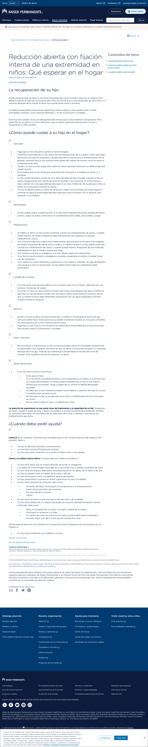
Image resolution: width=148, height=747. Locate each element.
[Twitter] (4, 705)
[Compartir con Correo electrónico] (11, 590)
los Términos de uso (28, 566)
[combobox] (120, 20)
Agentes (99, 3)
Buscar (141, 20)
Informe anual (44, 652)
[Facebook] (10, 705)
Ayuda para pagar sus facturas (134, 3)
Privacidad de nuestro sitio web (50, 686)
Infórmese (6, 20)
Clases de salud (8, 632)
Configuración (106, 738)
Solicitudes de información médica (89, 642)
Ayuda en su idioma (9, 694)
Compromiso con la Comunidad (52, 642)
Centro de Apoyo (82, 632)
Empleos (42, 658)
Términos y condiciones (84, 686)
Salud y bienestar (59, 20)
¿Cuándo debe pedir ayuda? (121, 72)
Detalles (130, 728)
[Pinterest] (23, 705)
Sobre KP (43, 621)
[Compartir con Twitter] (23, 590)
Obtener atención (79, 20)
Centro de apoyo (29, 3)
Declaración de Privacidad (69, 745)
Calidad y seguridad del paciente (53, 626)
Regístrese (116, 11)
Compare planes (22, 20)
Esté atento (13, 27)
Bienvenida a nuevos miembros (88, 621)
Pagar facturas (96, 20)
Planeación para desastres (121, 686)
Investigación (44, 637)
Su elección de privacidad (48, 694)
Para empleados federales (122, 626)
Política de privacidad (46, 566)
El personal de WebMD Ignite (23, 542)
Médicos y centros (40, 20)
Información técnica (118, 690)
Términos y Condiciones (51, 745)
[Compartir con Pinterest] (29, 590)
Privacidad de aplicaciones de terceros (89, 694)
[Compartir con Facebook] (17, 590)
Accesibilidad (7, 686)
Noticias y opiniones (47, 632)
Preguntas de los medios (49, 663)
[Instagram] (29, 705)
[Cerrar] (144, 737)
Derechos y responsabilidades (86, 690)
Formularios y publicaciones (87, 626)
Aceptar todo (121, 738)
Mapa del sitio (116, 694)
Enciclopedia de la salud (39, 40)
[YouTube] (17, 705)
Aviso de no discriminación (12, 690)
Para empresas (117, 621)
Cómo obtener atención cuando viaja (17, 637)
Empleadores (113, 3)
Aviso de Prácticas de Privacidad (51, 690)
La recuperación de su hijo (120, 61)
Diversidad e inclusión (48, 647)
